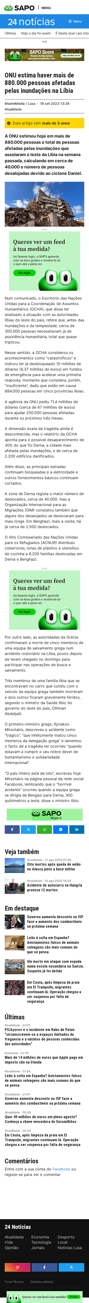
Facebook (61, 1169)
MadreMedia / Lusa (20, 103)
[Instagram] (17, 1267)
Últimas (15, 1017)
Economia (11, 1053)
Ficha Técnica (14, 1282)
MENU (46, 8)
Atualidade (13, 109)
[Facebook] (44, 1267)
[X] (71, 1267)
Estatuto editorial (42, 1282)
